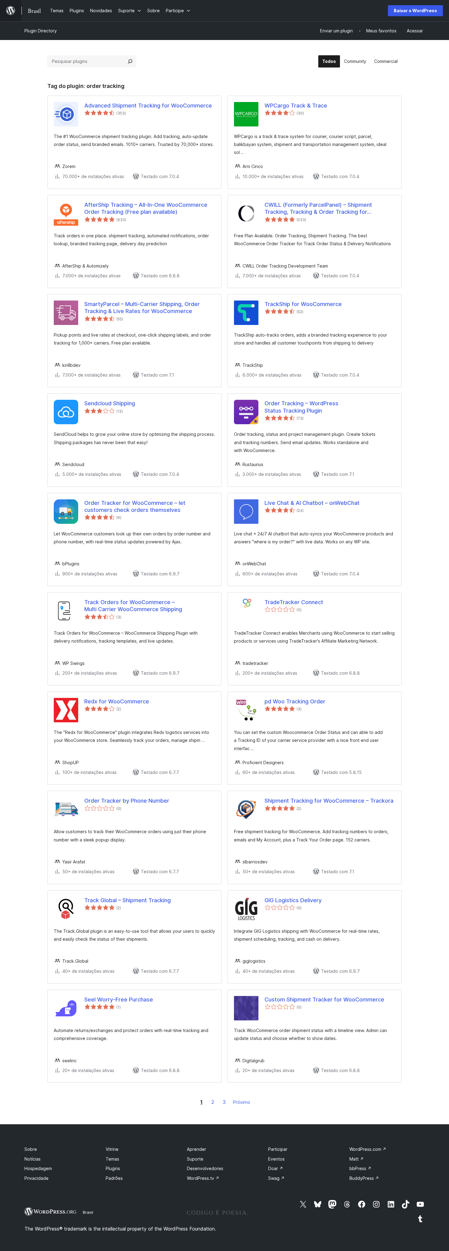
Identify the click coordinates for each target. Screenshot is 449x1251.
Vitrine (112, 1149)
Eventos (276, 1159)
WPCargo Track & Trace (296, 105)
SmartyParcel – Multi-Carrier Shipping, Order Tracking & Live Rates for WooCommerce (142, 307)
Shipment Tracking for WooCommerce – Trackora (329, 800)
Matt (356, 1159)
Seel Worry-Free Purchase (118, 999)
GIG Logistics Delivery (293, 900)
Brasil (88, 1212)
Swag (276, 1178)
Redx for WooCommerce (116, 701)
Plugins (113, 1168)
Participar (277, 1149)
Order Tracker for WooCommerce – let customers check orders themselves (134, 506)
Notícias (32, 1159)
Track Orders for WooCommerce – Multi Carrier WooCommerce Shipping (133, 605)
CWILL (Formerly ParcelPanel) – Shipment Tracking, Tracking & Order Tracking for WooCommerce (318, 209)
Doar (275, 1168)
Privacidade (36, 1178)
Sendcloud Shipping (109, 403)
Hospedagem (38, 1168)
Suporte (195, 1159)
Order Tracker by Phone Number (126, 800)
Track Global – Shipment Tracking (127, 900)
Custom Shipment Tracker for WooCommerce (324, 999)
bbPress (360, 1168)
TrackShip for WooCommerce (303, 304)
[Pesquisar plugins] (130, 61)
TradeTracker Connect (294, 602)
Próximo (241, 1102)
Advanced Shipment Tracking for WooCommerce (148, 105)
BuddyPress (364, 1178)
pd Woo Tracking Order (295, 701)
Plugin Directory (40, 30)
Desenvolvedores (205, 1168)
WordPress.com (367, 1149)
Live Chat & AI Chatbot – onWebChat (312, 503)
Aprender (196, 1149)
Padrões (114, 1178)
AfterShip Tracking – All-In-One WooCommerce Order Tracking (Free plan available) (145, 208)
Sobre (30, 1149)
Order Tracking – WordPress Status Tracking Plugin (301, 407)
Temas (112, 1159)
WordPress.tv (203, 1178)
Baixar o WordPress (415, 10)
